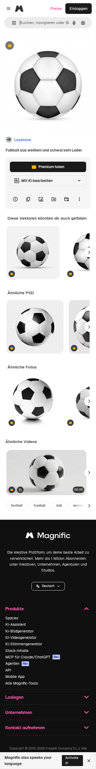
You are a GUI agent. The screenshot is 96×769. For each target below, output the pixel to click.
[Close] (88, 761)
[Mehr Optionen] (79, 199)
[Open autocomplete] (12, 23)
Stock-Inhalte (17, 650)
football (16, 505)
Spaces (11, 618)
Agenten (16, 663)
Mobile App (15, 676)
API (8, 670)
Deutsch (48, 586)
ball (59, 505)
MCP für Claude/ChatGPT (32, 657)
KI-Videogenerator (21, 637)
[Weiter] (89, 252)
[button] (48, 586)
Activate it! (71, 760)
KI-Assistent (15, 624)
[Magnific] (48, 537)
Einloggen (78, 8)
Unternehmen (18, 712)
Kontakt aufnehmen (25, 727)
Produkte (14, 608)
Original (34, 45)
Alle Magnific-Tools (21, 683)
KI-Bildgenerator (19, 631)
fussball (39, 505)
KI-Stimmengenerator (23, 644)
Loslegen (14, 697)
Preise (56, 8)
